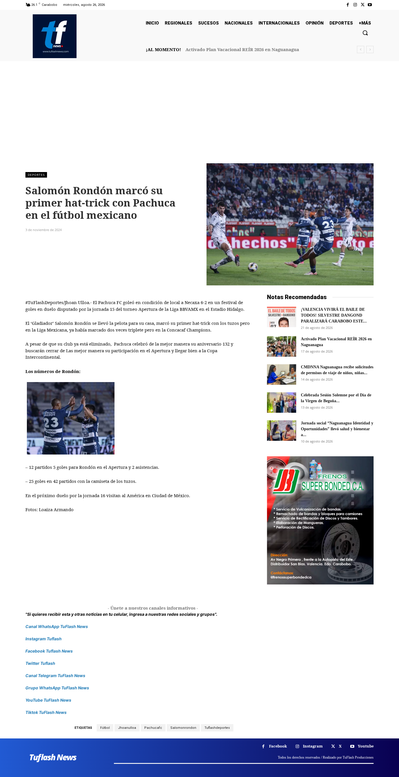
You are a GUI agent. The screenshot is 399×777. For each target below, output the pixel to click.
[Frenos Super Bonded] (320, 520)
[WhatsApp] (108, 229)
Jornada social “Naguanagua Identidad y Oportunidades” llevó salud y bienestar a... (337, 429)
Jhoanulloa (127, 728)
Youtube (366, 746)
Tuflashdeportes (217, 728)
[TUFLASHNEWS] (55, 36)
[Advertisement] (199, 119)
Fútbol (105, 728)
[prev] (360, 49)
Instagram (313, 746)
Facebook (278, 746)
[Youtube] (370, 4)
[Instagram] (355, 4)
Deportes (36, 175)
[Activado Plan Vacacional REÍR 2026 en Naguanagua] (281, 346)
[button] (365, 32)
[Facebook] (347, 4)
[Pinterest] (94, 229)
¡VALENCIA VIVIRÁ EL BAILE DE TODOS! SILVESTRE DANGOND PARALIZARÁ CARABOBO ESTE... (334, 315)
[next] (370, 49)
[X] (362, 4)
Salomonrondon (183, 728)
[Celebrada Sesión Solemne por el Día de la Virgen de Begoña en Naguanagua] (281, 402)
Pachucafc (153, 728)
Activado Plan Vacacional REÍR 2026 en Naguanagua (242, 49)
